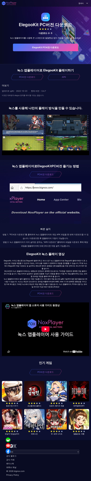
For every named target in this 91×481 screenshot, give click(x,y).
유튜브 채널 (11, 467)
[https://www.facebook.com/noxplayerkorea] (8, 451)
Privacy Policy (12, 475)
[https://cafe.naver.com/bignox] (8, 439)
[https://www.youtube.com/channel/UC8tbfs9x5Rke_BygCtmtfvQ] (8, 445)
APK (64, 77)
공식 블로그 (11, 456)
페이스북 (10, 463)
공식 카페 (10, 460)
